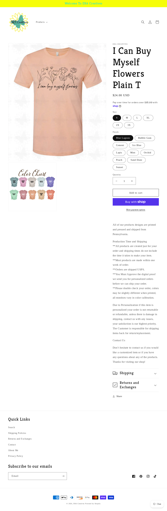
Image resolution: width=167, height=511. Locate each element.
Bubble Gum (145, 138)
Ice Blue (136, 145)
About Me (13, 450)
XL (148, 118)
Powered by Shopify (93, 503)
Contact (12, 444)
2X (117, 125)
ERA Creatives (78, 503)
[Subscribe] (63, 476)
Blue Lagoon (123, 138)
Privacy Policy (15, 456)
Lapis (119, 152)
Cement (120, 145)
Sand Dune (136, 160)
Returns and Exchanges (20, 439)
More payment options (135, 210)
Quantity (117, 174)
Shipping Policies (17, 433)
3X (129, 125)
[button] (41, 22)
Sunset (119, 167)
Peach (119, 160)
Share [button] (119, 396)
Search (11, 427)
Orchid (147, 152)
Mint (132, 152)
